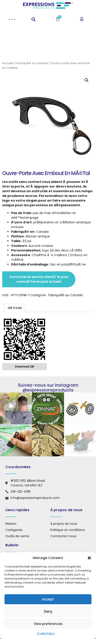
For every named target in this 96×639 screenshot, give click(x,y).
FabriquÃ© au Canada (32, 63)
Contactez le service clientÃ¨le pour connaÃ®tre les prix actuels (39, 279)
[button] (89, 558)
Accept (48, 599)
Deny (48, 611)
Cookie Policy (46, 633)
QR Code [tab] (15, 308)
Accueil (7, 63)
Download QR (24, 366)
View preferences (48, 623)
